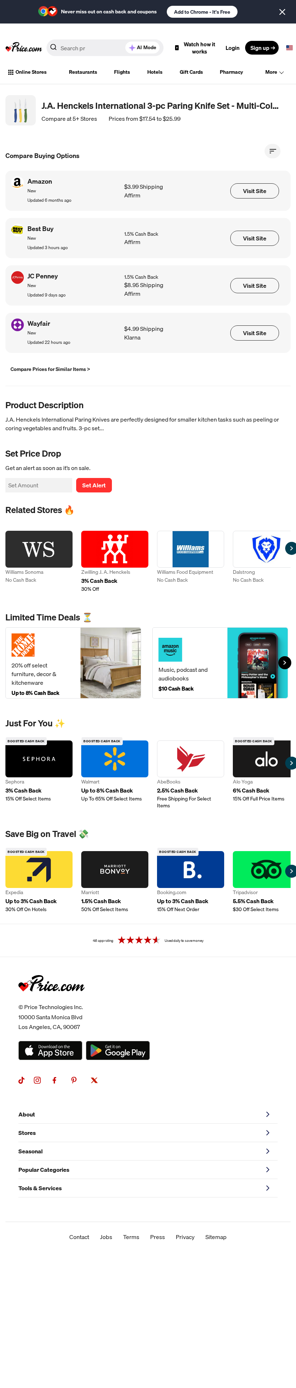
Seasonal (30, 1151)
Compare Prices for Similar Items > (50, 369)
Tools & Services (40, 1188)
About (26, 1114)
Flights (122, 72)
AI (146, 47)
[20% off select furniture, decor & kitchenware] (73, 663)
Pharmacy (231, 72)
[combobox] (105, 47)
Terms (131, 1237)
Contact (79, 1237)
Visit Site (254, 191)
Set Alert (94, 485)
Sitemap (216, 1237)
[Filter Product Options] (272, 151)
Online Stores (31, 72)
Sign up (260, 47)
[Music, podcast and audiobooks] (220, 663)
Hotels (154, 72)
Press (157, 1237)
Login (233, 47)
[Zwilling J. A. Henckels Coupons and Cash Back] (114, 562)
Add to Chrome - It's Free (202, 12)
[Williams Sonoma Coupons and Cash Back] (39, 562)
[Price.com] (51, 999)
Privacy (185, 1237)
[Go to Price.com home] (23, 48)
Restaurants (83, 72)
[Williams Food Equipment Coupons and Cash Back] (190, 562)
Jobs (106, 1237)
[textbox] (289, 48)
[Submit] (53, 49)
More (271, 72)
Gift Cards (191, 72)
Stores (27, 1132)
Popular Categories (43, 1169)
